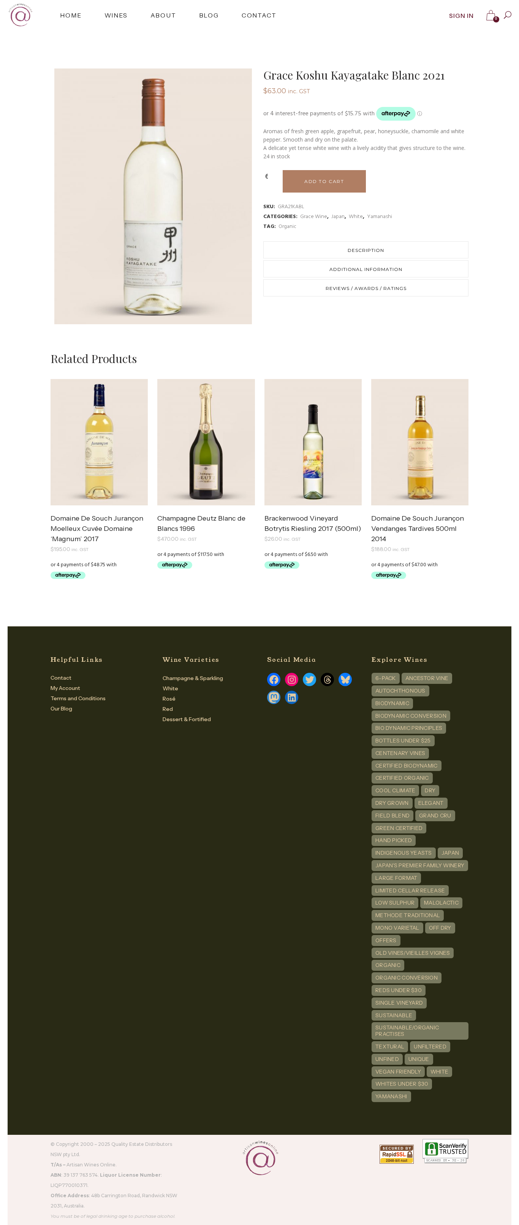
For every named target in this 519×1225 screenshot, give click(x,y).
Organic (287, 226)
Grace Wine (313, 216)
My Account (65, 688)
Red (168, 709)
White (356, 216)
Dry (430, 790)
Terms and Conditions (78, 698)
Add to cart (324, 181)
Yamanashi (379, 216)
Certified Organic (402, 777)
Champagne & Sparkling (193, 678)
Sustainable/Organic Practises (407, 1030)
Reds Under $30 (398, 990)
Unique (418, 1059)
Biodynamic (392, 703)
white (439, 1071)
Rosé (169, 698)
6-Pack (385, 678)
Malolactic (441, 902)
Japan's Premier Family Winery (419, 865)
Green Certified (398, 828)
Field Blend (392, 815)
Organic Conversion (406, 977)
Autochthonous (400, 690)
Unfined (387, 1059)
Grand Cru (435, 815)
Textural (389, 1046)
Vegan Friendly (398, 1071)
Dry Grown (392, 803)
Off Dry (440, 927)
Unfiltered (430, 1046)
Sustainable (393, 1015)
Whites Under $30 (401, 1083)
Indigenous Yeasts (403, 852)
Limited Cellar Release (410, 890)
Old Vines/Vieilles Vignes (412, 952)
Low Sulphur (395, 902)
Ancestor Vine (427, 678)
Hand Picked (393, 840)
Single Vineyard (399, 1002)
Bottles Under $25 (403, 740)
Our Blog (61, 708)
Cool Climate (395, 790)
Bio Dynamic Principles (408, 728)
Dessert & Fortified (187, 719)
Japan (338, 216)
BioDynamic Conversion (410, 715)
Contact (61, 677)
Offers (386, 940)
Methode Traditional (407, 915)
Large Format (396, 878)
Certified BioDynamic (406, 765)
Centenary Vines (400, 753)
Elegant (431, 803)
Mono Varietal (397, 927)
